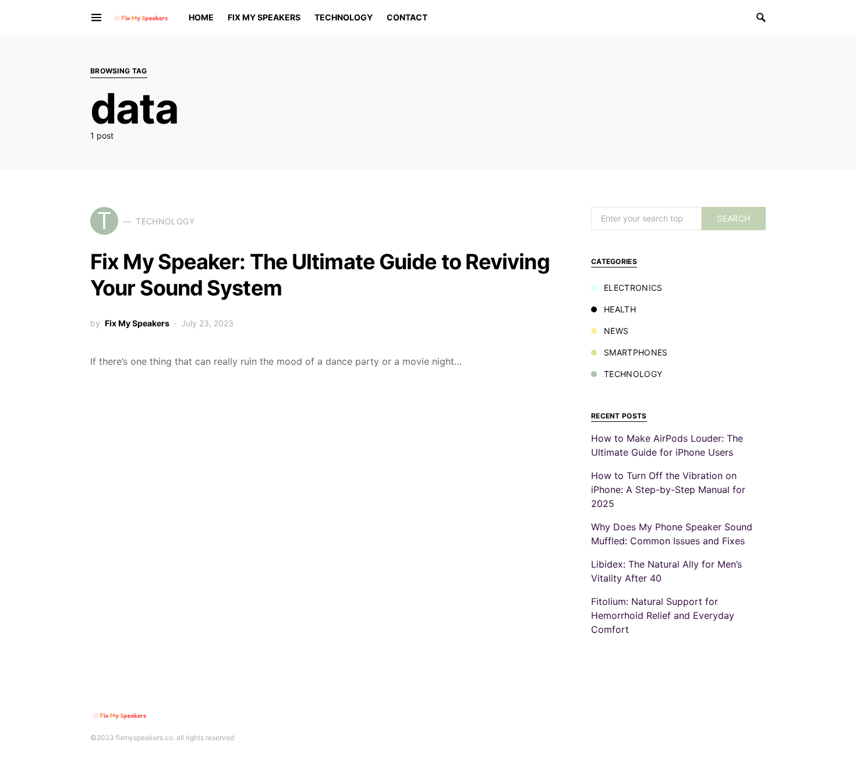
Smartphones (636, 352)
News (616, 331)
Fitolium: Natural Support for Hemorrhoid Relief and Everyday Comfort (662, 615)
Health (620, 309)
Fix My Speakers (137, 323)
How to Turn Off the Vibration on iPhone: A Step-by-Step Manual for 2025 (668, 489)
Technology (633, 374)
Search (733, 218)
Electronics (633, 288)
